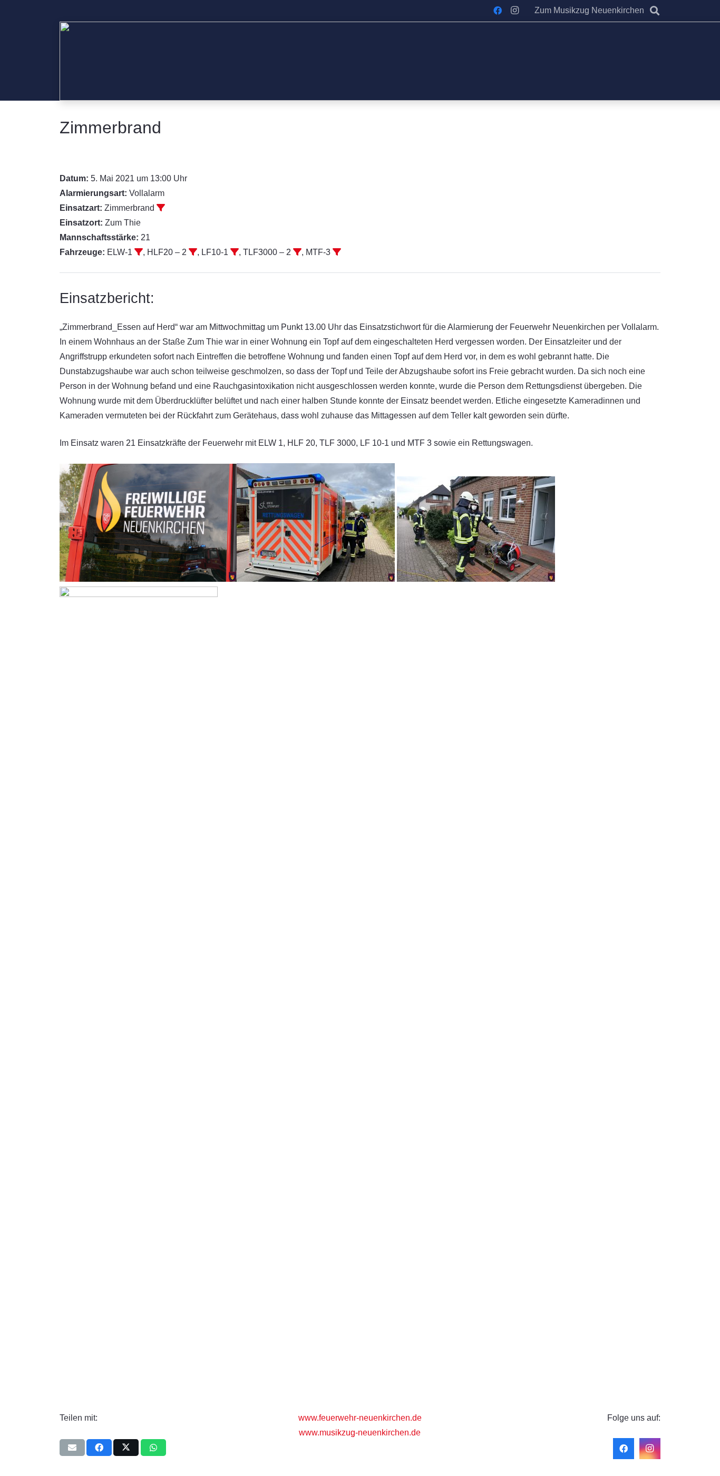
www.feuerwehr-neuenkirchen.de (360, 1417)
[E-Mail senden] (72, 1447)
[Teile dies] (99, 1447)
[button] (654, 10)
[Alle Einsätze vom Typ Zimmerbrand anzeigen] (161, 207)
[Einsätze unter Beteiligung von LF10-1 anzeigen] (234, 252)
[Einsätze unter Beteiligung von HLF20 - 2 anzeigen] (193, 252)
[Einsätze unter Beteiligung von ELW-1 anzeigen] (138, 252)
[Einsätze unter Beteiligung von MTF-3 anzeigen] (337, 252)
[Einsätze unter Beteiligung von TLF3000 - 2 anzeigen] (297, 252)
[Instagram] (514, 10)
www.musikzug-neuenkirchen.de (360, 1432)
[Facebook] (497, 10)
